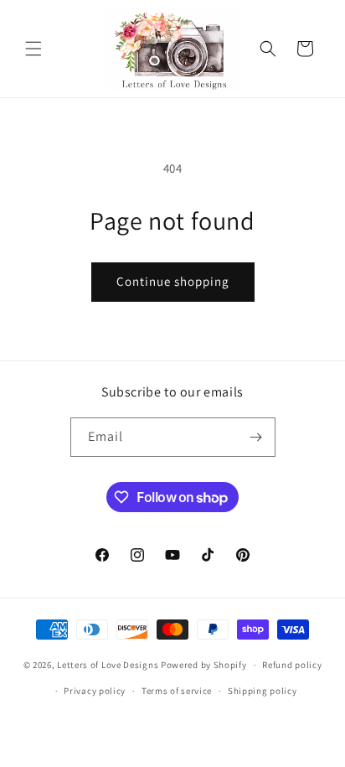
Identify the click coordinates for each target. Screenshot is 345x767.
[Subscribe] (256, 437)
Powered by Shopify (204, 665)
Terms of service (177, 691)
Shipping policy (262, 691)
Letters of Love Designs (109, 665)
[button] (33, 48)
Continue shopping (172, 281)
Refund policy (292, 665)
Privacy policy (95, 691)
